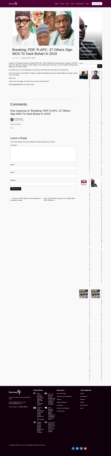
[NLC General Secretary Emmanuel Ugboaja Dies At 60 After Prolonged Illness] (83, 75)
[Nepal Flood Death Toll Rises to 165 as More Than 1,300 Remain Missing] (95, 294)
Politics (33, 58)
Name (12, 164)
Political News (18, 119)
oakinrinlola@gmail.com (15, 403)
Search (81, 63)
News (89, 76)
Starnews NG (26, 58)
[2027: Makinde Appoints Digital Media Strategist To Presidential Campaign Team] (90, 36)
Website (13, 180)
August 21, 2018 (19, 120)
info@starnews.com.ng (19, 402)
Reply (11, 128)
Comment (14, 145)
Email (12, 172)
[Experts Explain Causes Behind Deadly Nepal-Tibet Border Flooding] (83, 294)
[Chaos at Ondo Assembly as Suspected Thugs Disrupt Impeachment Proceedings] (83, 182)
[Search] (99, 66)
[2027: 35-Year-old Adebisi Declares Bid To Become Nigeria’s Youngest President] (95, 75)
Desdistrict (42, 445)
